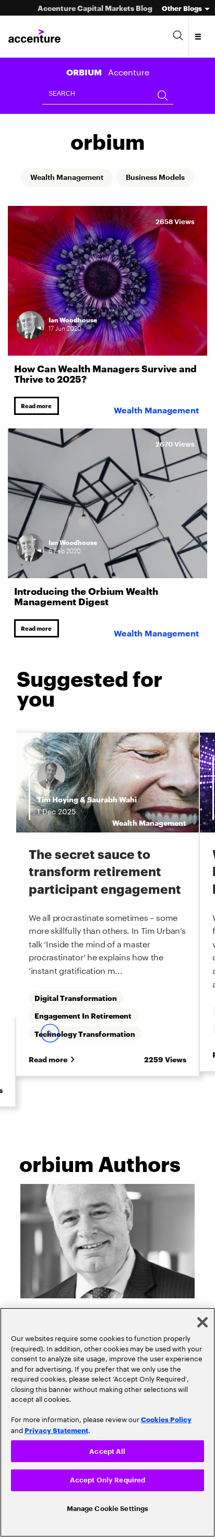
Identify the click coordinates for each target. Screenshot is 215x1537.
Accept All (107, 1448)
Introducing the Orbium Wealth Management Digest (86, 598)
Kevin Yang (112, 803)
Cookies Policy (166, 1416)
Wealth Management (61, 178)
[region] (107, 1421)
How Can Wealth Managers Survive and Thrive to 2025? (105, 373)
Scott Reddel (60, 803)
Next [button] (49, 1105)
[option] (107, 917)
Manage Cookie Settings (108, 1507)
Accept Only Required (108, 1478)
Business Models (161, 178)
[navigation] (198, 36)
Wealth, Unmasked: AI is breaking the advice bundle (104, 875)
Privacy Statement (56, 1427)
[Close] (202, 1319)
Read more (38, 406)
